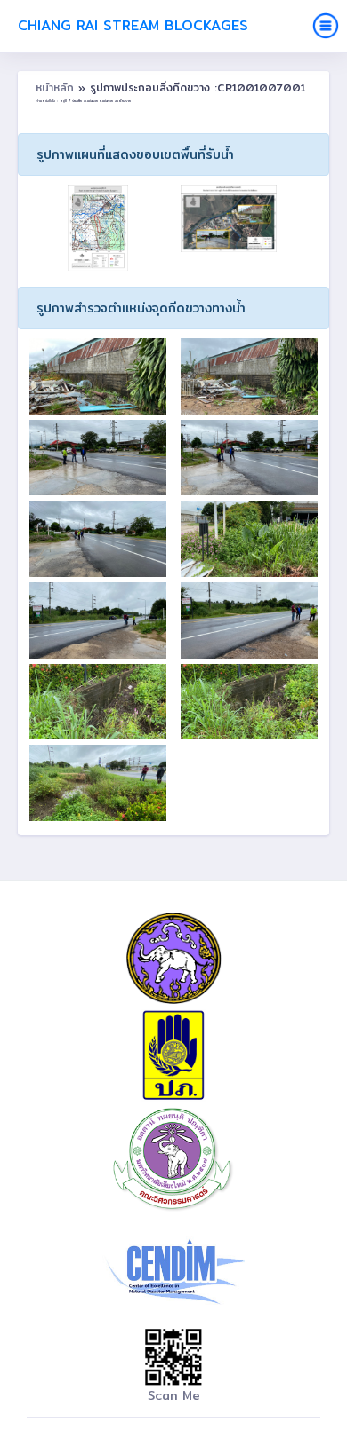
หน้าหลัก (57, 87)
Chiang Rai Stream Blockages (133, 25)
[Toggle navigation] (325, 25)
